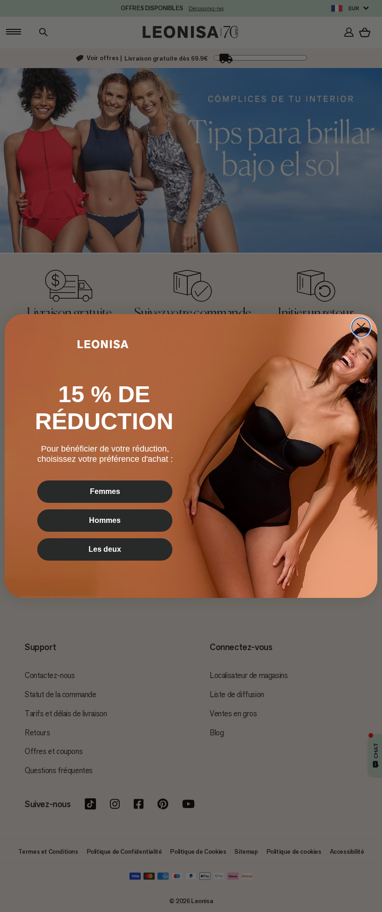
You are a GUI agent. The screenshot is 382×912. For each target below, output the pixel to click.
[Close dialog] (361, 327)
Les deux (105, 549)
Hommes (105, 520)
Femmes (105, 491)
